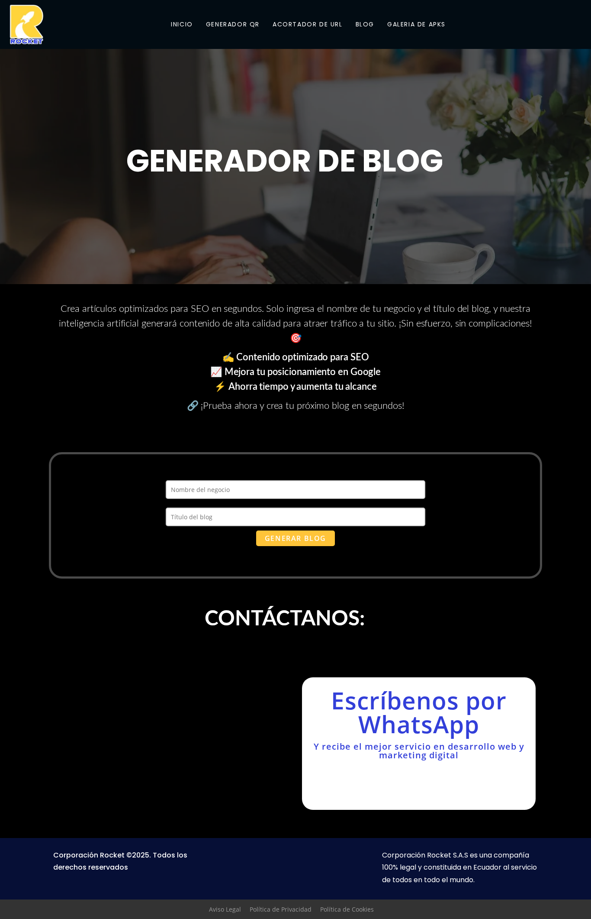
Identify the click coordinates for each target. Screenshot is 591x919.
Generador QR (233, 24)
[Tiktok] (333, 860)
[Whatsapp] (282, 860)
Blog (365, 24)
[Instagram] (578, 24)
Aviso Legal (225, 909)
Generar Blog (295, 538)
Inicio (182, 24)
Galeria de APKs (416, 24)
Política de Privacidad (281, 909)
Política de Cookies (347, 909)
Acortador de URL (308, 24)
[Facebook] (257, 860)
